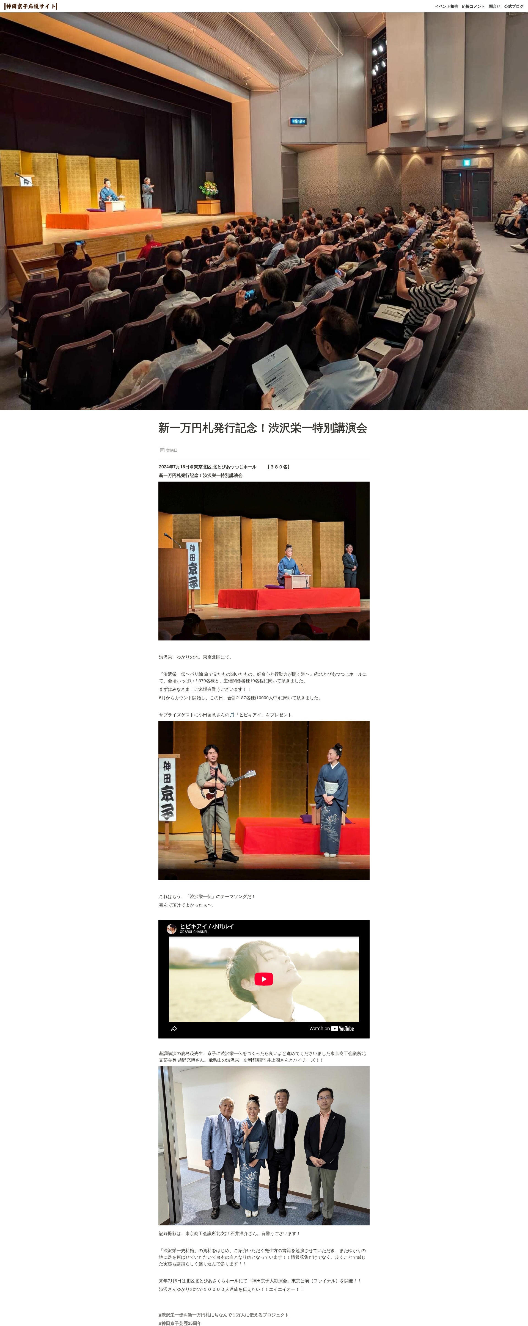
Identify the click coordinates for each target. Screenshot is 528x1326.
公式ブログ (514, 6)
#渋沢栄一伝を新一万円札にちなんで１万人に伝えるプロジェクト (224, 1314)
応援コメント (473, 6)
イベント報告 (446, 6)
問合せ (495, 6)
